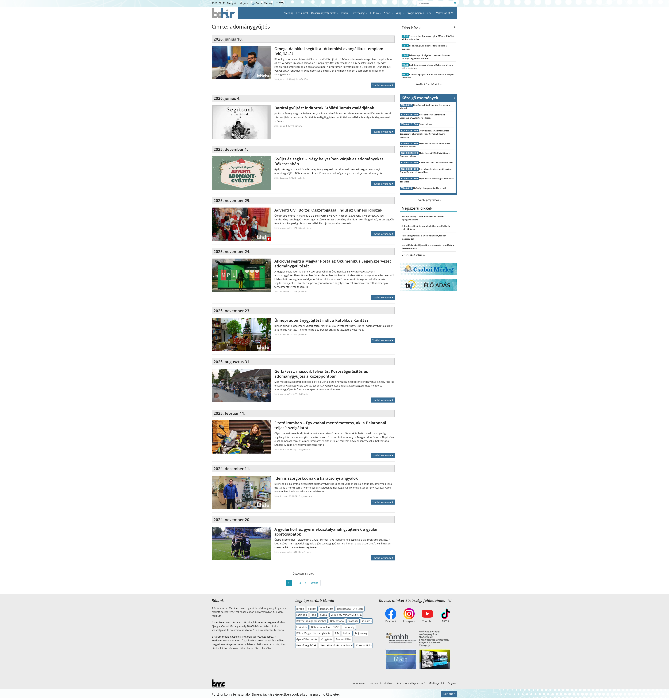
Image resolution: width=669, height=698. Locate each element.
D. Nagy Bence (303, 449)
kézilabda (301, 627)
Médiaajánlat (436, 683)
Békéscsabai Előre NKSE (325, 627)
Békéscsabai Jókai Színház (311, 621)
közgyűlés (326, 639)
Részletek (332, 694)
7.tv (429, 13)
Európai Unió (363, 645)
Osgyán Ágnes (305, 228)
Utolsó (314, 582)
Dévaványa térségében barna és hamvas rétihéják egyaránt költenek (426, 57)
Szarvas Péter (343, 639)
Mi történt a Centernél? (413, 254)
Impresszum (359, 683)
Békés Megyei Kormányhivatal (313, 633)
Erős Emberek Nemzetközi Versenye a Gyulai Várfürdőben (422, 116)
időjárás (367, 621)
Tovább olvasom (381, 85)
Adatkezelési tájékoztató (411, 683)
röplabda (301, 615)
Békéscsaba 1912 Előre (350, 608)
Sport (387, 13)
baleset (347, 633)
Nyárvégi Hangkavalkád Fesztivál (429, 188)
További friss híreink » (428, 84)
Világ (399, 13)
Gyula (323, 615)
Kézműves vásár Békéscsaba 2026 (436, 162)
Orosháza (353, 621)
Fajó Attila (303, 394)
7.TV (281, 3)
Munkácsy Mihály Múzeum (346, 615)
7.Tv (337, 633)
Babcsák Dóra (302, 79)
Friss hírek (302, 13)
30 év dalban (425, 124)
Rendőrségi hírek (306, 645)
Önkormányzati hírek (323, 13)
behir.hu (298, 125)
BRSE (314, 615)
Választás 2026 (444, 13)
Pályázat (452, 683)
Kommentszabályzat (381, 683)
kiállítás (312, 608)
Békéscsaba (337, 621)
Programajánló (415, 13)
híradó (300, 608)
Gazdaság (359, 13)
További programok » (428, 200)
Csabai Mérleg (263, 3)
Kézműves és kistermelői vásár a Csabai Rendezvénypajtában (426, 170)
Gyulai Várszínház (306, 639)
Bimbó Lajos (304, 552)
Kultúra (374, 13)
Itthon (345, 13)
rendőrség (349, 627)
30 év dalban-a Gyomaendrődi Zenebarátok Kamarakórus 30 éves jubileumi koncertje (424, 133)
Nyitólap (289, 13)
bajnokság (361, 633)
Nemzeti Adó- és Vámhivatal (336, 645)
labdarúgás (326, 608)
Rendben (449, 694)
